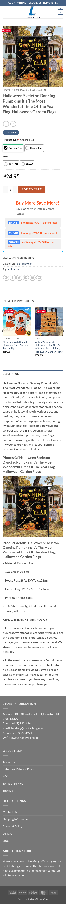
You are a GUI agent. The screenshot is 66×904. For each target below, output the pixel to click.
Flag (17, 263)
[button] (5, 11)
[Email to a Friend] (26, 278)
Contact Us (10, 812)
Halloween (38, 90)
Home (7, 90)
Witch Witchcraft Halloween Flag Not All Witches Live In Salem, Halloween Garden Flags (49, 346)
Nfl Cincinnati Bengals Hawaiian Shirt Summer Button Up (16, 345)
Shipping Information (16, 819)
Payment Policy (12, 826)
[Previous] (3, 338)
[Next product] (6, 124)
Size (5, 155)
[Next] (63, 338)
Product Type (11, 139)
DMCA (7, 833)
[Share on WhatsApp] (6, 278)
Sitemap (8, 790)
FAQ (6, 776)
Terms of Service (13, 783)
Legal (6, 840)
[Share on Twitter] (19, 278)
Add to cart (32, 189)
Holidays (20, 90)
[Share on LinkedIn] (39, 278)
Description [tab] (11, 373)
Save (8, 30)
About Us (9, 762)
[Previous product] (13, 124)
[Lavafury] (33, 12)
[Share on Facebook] (13, 278)
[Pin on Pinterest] (33, 278)
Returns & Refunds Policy (19, 769)
